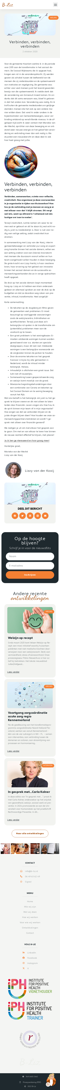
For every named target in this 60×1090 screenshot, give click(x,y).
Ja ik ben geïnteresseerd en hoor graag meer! (26, 440)
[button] (55, 4)
